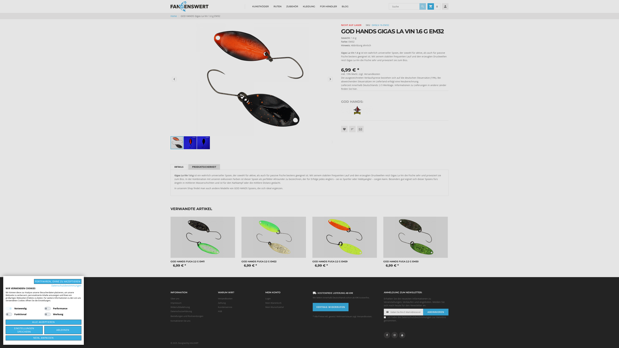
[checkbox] (47, 308)
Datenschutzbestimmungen (66, 285)
